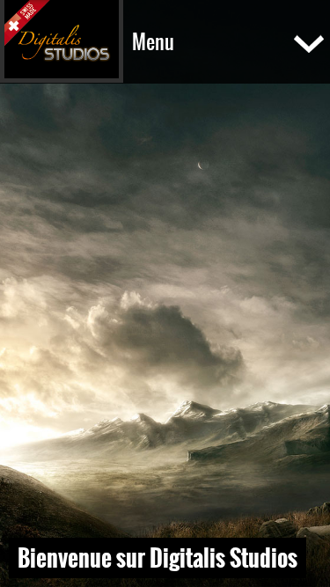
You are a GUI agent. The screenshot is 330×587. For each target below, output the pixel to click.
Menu (153, 41)
